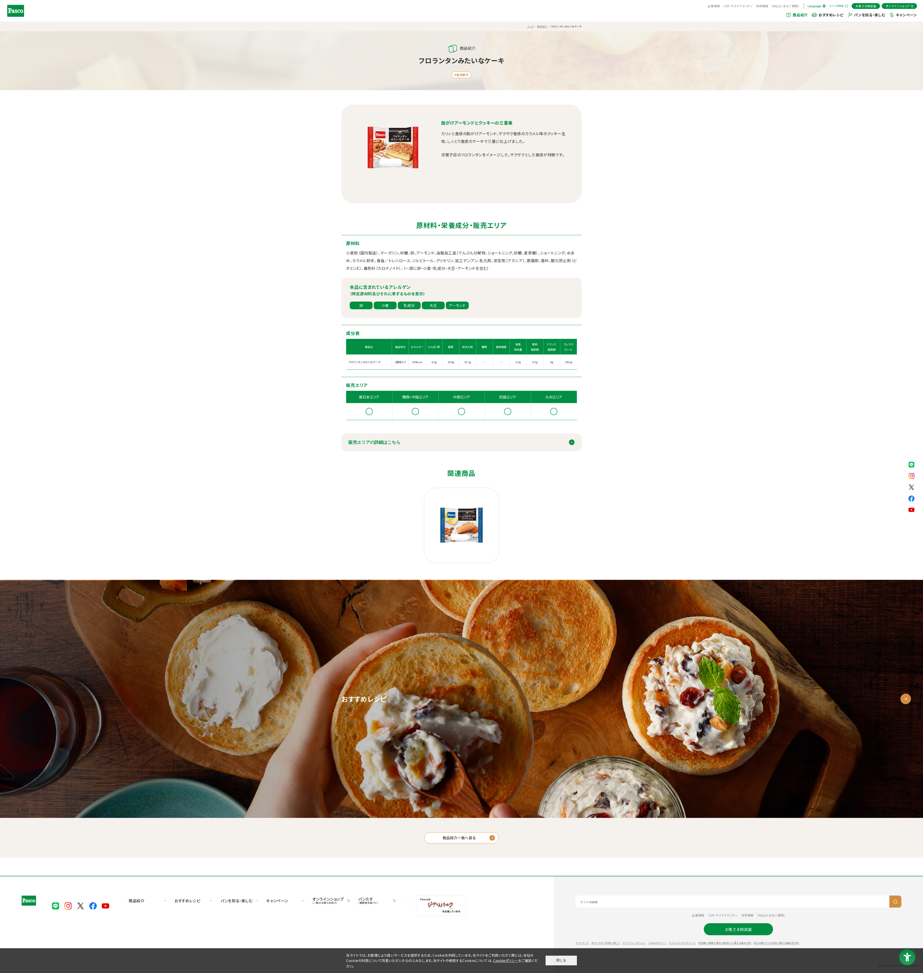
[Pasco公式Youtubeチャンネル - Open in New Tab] (911, 509)
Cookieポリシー (657, 943)
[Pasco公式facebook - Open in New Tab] (911, 498)
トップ (530, 26)
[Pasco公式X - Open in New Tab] (911, 486)
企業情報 (714, 6)
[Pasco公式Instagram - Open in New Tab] (911, 475)
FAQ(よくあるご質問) (785, 6)
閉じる (561, 960)
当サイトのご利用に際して (605, 943)
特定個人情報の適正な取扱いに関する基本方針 (724, 943)
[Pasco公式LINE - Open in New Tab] (911, 464)
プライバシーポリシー (634, 943)
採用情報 (762, 6)
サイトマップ (582, 943)
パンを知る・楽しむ (869, 14)
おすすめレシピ (831, 14)
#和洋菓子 (461, 75)
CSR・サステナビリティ (738, 6)
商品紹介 (800, 14)
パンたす (368, 900)
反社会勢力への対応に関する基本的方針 (776, 943)
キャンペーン (906, 14)
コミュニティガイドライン (682, 943)
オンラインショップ (328, 900)
